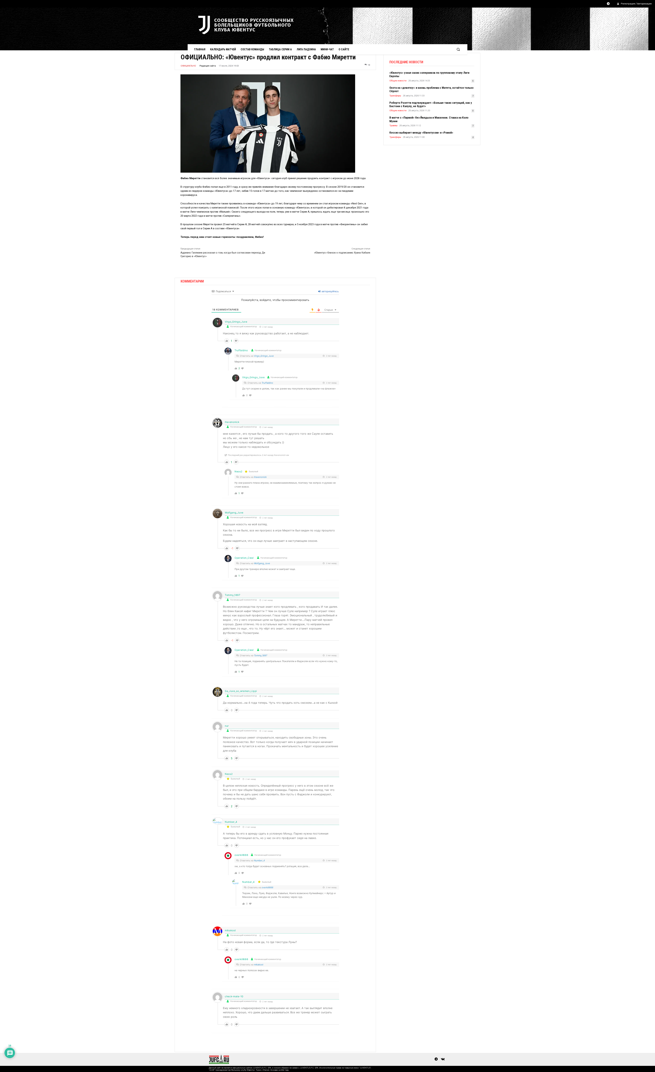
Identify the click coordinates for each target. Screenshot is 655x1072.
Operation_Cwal (244, 557)
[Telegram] (608, 4)
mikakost (230, 930)
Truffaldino (241, 350)
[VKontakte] (442, 1059)
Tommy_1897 (260, 655)
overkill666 (267, 887)
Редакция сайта (208, 66)
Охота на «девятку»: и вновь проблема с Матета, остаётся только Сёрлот (431, 89)
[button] (458, 49)
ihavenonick (260, 477)
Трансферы (395, 96)
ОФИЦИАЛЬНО (188, 66)
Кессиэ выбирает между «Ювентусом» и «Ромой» (421, 132)
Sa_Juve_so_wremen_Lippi (241, 691)
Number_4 (231, 821)
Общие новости (397, 81)
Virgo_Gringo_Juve (264, 355)
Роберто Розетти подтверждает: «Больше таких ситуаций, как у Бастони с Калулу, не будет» (430, 104)
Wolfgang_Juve (234, 512)
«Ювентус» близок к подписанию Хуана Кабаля (342, 252)
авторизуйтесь (330, 291)
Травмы (393, 126)
